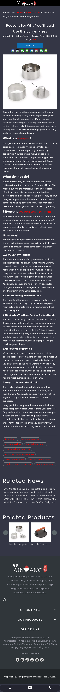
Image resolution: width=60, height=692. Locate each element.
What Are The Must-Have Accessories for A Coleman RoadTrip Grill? (16, 495)
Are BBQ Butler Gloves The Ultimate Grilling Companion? (43, 489)
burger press (23, 138)
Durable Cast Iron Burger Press (41, 544)
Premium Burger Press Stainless (19, 544)
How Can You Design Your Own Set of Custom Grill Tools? (43, 502)
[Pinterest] (42, 660)
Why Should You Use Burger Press (35, 211)
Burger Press (10, 439)
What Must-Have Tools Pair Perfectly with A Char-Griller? (16, 498)
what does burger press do (18, 449)
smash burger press (14, 459)
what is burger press (35, 444)
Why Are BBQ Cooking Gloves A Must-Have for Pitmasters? (16, 489)
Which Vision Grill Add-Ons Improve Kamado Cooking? (43, 492)
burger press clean (45, 464)
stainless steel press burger (18, 464)
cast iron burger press (39, 459)
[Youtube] (32, 660)
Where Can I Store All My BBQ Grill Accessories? (43, 498)
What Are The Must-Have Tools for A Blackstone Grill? (16, 502)
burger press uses (30, 439)
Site (35, 39)
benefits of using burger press (19, 454)
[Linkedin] (22, 660)
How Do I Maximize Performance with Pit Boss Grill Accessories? (43, 495)
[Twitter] (27, 660)
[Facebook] (17, 660)
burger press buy (13, 444)
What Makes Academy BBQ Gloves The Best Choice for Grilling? (16, 492)
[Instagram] (37, 660)
